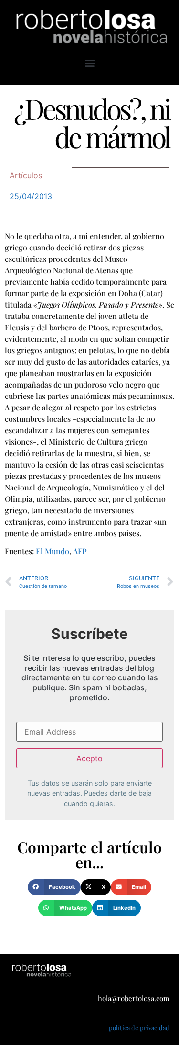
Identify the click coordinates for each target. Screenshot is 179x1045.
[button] (89, 62)
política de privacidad (139, 1028)
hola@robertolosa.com (133, 998)
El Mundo (52, 551)
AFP (80, 551)
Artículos (26, 175)
